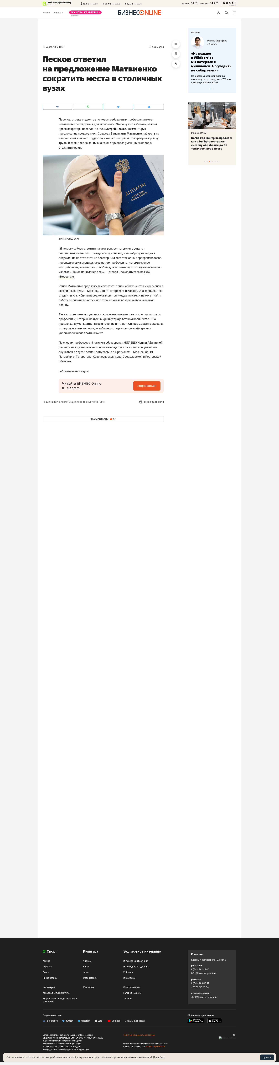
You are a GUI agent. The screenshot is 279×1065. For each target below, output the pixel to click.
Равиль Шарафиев (217, 40)
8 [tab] (215, 161)
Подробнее (159, 1057)
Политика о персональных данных (139, 1035)
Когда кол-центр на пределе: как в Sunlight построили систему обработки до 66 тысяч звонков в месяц (211, 143)
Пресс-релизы (50, 978)
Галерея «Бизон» (132, 993)
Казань (186, 3)
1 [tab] (204, 161)
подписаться (146, 385)
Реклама (88, 987)
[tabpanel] (212, 60)
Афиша (46, 961)
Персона (47, 966)
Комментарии (103, 419)
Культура (90, 951)
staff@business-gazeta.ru (204, 997)
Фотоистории (90, 978)
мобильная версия (135, 1021)
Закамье (58, 12)
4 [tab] (209, 161)
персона (195, 32)
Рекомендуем (199, 133)
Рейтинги (128, 972)
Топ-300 (127, 998)
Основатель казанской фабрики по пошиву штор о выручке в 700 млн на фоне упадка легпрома (211, 79)
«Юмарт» (212, 44)
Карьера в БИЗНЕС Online (56, 993)
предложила (92, 286)
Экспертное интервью (142, 951)
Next (232, 88)
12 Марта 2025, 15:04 (53, 47)
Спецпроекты (131, 987)
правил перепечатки (155, 1046)
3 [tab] (207, 161)
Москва (204, 3)
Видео (86, 966)
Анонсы (87, 961)
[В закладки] (176, 54)
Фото (85, 972)
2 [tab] (206, 161)
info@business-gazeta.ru (203, 973)
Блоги (46, 972)
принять (267, 1057)
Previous (192, 88)
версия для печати (154, 402)
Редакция (49, 987)
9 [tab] (217, 161)
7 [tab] (214, 161)
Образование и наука (74, 371)
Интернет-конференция (135, 961)
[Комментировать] (176, 44)
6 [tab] (212, 161)
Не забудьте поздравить (136, 966)
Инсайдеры (129, 978)
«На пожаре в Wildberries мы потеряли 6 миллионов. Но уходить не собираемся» (211, 61)
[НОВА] (85, 13)
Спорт (51, 951)
